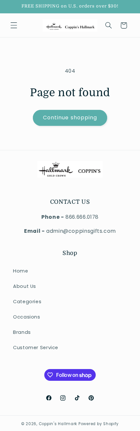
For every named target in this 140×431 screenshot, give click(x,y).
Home (20, 271)
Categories (27, 301)
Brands (22, 332)
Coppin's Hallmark (58, 423)
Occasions (26, 317)
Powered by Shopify (98, 423)
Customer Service (35, 347)
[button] (13, 25)
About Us (24, 286)
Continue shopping (70, 117)
